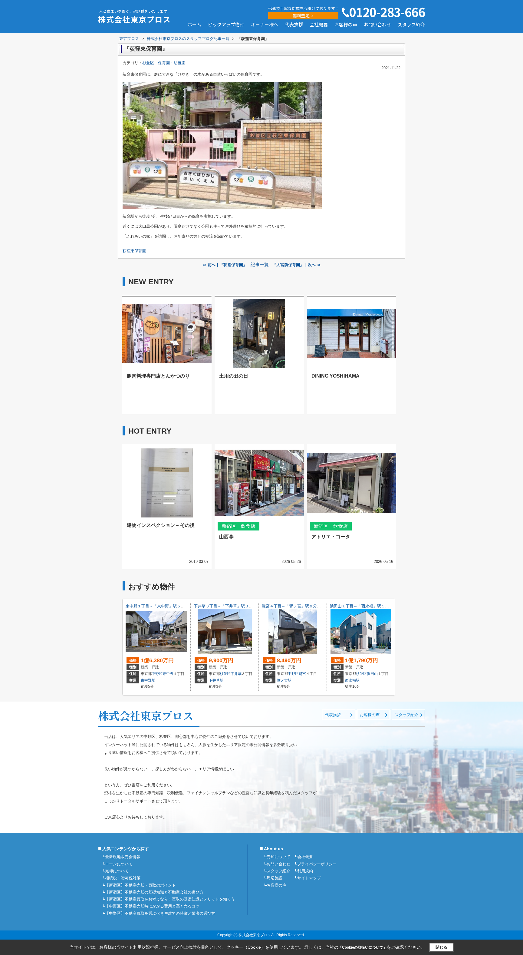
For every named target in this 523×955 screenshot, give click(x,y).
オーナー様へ (264, 24)
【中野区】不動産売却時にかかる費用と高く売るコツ (152, 906)
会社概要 (319, 24)
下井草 (236, 674)
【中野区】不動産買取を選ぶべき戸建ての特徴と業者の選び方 (160, 913)
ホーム (194, 24)
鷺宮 (302, 674)
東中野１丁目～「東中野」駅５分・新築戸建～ (167, 606)
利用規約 (305, 871)
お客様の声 (345, 24)
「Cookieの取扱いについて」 (362, 947)
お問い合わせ (377, 24)
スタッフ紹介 (411, 24)
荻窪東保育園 (134, 251)
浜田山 (372, 674)
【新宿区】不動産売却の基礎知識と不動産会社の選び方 (154, 892)
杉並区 (225, 674)
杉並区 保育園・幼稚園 (164, 63)
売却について (117, 871)
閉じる (441, 947)
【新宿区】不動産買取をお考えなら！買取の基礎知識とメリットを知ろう (170, 899)
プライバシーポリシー (317, 864)
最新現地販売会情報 (122, 856)
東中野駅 (148, 680)
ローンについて (119, 864)
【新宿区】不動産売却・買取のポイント (140, 885)
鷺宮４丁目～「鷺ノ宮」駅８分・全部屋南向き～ (305, 606)
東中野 (168, 674)
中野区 (157, 674)
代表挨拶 (294, 24)
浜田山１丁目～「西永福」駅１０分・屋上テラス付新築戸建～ (385, 606)
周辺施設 (274, 878)
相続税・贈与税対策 (122, 878)
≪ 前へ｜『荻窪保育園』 (224, 265)
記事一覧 (260, 264)
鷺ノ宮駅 (284, 680)
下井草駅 (216, 680)
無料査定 (301, 15)
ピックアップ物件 (226, 24)
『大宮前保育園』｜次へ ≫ (296, 265)
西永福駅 (352, 680)
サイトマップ (309, 878)
